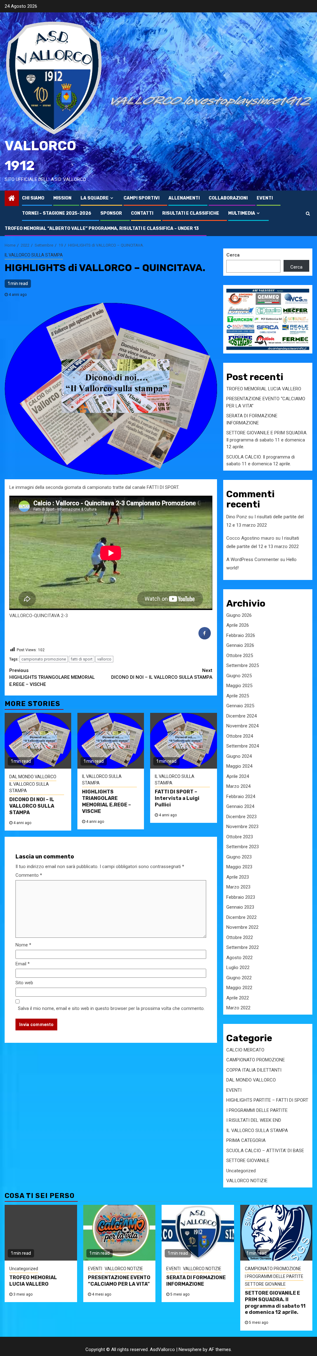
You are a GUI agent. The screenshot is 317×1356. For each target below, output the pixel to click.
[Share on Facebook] (204, 637)
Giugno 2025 (239, 675)
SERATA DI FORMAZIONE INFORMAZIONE (196, 1281)
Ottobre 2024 (239, 736)
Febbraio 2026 (240, 635)
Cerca (233, 255)
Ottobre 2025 (239, 655)
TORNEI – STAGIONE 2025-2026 (56, 213)
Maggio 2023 (239, 867)
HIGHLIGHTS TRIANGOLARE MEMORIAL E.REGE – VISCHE (52, 677)
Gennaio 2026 (240, 645)
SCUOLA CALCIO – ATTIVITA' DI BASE (265, 1150)
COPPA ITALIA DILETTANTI (253, 1070)
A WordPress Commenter (252, 559)
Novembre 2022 (242, 927)
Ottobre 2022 (239, 937)
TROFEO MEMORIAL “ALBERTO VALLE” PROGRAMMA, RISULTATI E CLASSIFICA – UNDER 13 (102, 228)
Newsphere (190, 1349)
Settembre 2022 (242, 947)
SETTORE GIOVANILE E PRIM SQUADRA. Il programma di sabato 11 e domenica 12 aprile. (266, 440)
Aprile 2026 (237, 625)
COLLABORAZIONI (228, 198)
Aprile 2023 (237, 877)
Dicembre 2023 (241, 816)
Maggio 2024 (239, 766)
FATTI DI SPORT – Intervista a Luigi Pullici (177, 798)
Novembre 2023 (242, 826)
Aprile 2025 (237, 696)
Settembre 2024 (242, 746)
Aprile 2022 (237, 998)
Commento (28, 875)
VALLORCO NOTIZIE (246, 1180)
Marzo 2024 (238, 786)
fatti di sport (82, 659)
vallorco (104, 659)
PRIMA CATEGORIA (246, 1140)
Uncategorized (241, 1171)
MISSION (62, 198)
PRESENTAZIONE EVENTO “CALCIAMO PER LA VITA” (119, 1281)
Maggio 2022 (239, 987)
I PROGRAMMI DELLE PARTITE (257, 1110)
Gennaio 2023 (240, 907)
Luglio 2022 (238, 967)
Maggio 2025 (239, 685)
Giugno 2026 (239, 615)
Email (22, 964)
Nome (23, 945)
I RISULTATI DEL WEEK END (253, 1120)
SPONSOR (111, 213)
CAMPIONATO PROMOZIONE (255, 1060)
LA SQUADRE (94, 198)
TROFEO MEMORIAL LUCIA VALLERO (263, 389)
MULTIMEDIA (241, 213)
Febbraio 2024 (240, 796)
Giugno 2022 (239, 978)
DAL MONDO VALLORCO (32, 776)
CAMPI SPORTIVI (141, 198)
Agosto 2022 (239, 957)
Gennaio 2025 (240, 706)
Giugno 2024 (239, 756)
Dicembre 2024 (241, 716)
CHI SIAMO (33, 198)
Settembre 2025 (242, 665)
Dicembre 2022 (241, 917)
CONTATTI (142, 213)
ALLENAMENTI (184, 198)
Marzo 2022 (238, 1008)
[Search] (308, 213)
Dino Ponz (236, 517)
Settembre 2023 (242, 846)
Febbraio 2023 (240, 897)
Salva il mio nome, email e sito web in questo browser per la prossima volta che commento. (111, 1008)
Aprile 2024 (237, 776)
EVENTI (265, 198)
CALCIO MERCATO (245, 1050)
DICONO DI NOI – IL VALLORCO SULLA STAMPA (161, 674)
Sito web (24, 982)
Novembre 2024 (242, 726)
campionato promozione (43, 659)
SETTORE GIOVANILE (247, 1160)
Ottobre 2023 (239, 837)
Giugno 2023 (239, 857)
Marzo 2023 (238, 887)
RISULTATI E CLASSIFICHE (190, 213)
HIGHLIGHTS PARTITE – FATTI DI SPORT (267, 1100)
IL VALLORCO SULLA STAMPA (34, 254)
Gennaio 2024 (240, 806)
